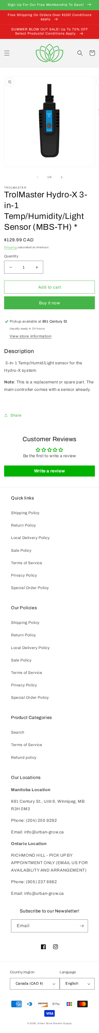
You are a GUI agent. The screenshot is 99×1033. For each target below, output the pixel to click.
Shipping (10, 247)
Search (17, 732)
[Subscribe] (82, 925)
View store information (30, 336)
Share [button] (16, 415)
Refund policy (24, 757)
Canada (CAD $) (29, 983)
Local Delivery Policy (30, 538)
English (71, 983)
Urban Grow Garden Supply (54, 1023)
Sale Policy (21, 550)
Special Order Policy (30, 588)
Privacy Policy (24, 575)
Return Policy (23, 525)
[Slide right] (62, 177)
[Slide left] (37, 177)
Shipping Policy (25, 513)
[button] (7, 53)
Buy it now (49, 303)
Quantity (11, 256)
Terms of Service (26, 563)
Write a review (49, 471)
